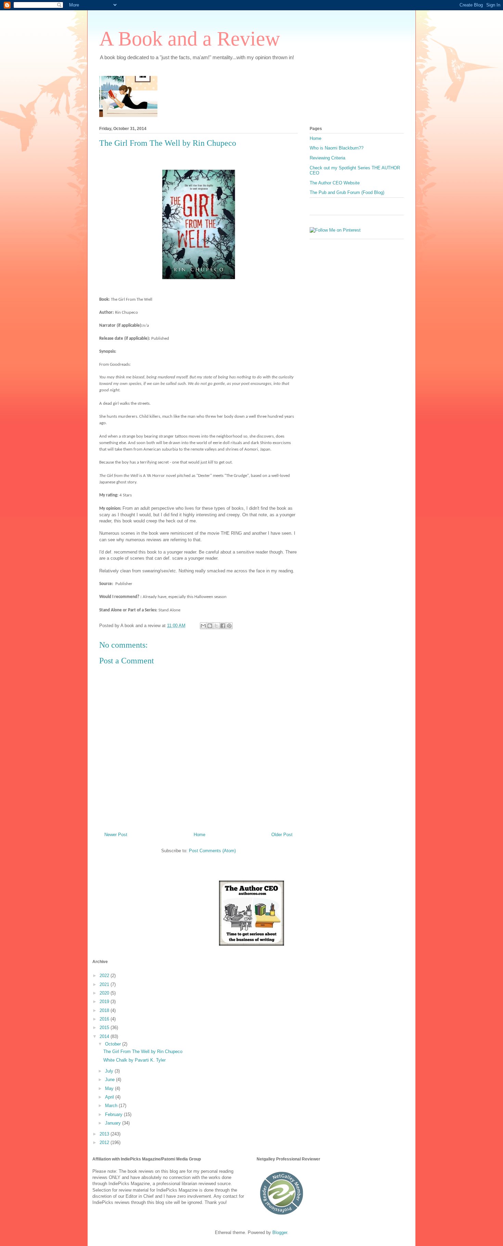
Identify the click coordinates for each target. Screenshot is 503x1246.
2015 (105, 1027)
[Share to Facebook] (222, 625)
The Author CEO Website (335, 182)
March (112, 1105)
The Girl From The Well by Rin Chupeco (142, 1051)
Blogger (279, 1232)
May (110, 1088)
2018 (105, 1010)
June (110, 1079)
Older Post (282, 834)
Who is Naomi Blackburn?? (336, 148)
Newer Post (115, 834)
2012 (105, 1142)
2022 (105, 975)
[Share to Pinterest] (229, 625)
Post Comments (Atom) (212, 850)
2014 (105, 1036)
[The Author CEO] (251, 945)
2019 (105, 1001)
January (113, 1123)
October (113, 1044)
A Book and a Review (189, 38)
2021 (105, 984)
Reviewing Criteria (327, 157)
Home (199, 834)
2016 (105, 1019)
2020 (105, 993)
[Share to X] (216, 625)
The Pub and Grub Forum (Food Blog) (347, 192)
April (110, 1097)
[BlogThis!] (209, 625)
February (114, 1114)
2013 (105, 1134)
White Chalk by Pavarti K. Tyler (134, 1060)
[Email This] (203, 625)
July (110, 1071)
